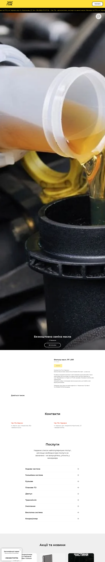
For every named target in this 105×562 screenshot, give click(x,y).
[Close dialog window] (102, 526)
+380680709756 (59, 427)
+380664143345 (16, 427)
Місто (78, 540)
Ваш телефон (80, 548)
